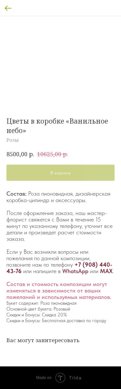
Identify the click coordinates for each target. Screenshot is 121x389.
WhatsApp (75, 271)
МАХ (106, 271)
